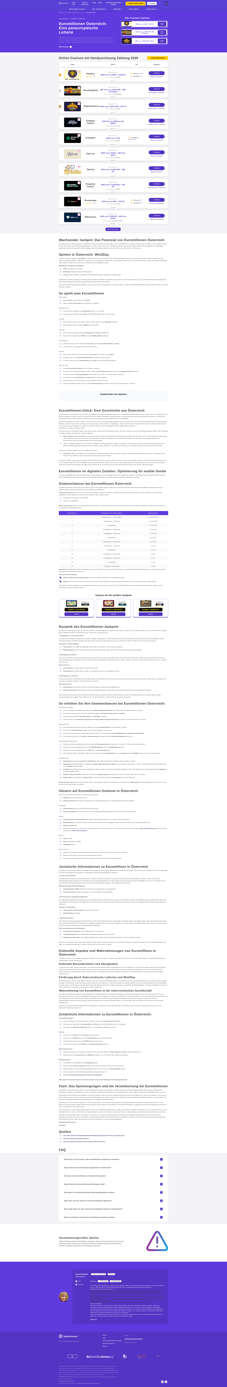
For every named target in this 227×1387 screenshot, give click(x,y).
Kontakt (105, 1335)
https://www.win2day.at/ (79, 830)
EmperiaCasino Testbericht (157, 108)
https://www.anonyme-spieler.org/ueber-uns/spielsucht (85, 1075)
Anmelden (153, 3)
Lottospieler (81, 258)
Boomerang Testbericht (157, 203)
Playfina (90, 73)
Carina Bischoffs (63, 18)
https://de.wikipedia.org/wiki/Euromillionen (76, 1138)
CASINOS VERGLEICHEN (135, 3)
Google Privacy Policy (82, 1383)
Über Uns (73, 3)
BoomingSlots (91, 90)
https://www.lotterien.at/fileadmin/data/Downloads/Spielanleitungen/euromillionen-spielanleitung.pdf (93, 1135)
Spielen (157, 73)
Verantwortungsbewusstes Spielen (112, 1340)
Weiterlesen (93, 1319)
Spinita (90, 169)
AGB (99, 2)
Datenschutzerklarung (109, 1343)
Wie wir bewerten (84, 3)
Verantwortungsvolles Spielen (113, 3)
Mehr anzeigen (113, 229)
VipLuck (90, 153)
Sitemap (105, 1346)
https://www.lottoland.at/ (147, 828)
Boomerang (90, 200)
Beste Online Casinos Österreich (69, 12)
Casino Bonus (151, 9)
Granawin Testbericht (156, 140)
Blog (94, 2)
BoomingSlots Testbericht (157, 92)
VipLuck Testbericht (157, 156)
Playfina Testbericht (157, 76)
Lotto (83, 12)
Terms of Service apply (93, 1383)
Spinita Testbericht (156, 171)
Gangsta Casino (90, 121)
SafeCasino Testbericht (157, 219)
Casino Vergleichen (158, 58)
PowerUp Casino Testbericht (156, 187)
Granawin (90, 138)
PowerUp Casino (90, 185)
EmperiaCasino (91, 106)
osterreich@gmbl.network (133, 1339)
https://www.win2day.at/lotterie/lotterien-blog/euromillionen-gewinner (84, 1141)
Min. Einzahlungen (98, 9)
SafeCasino (90, 217)
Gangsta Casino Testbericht (156, 124)
